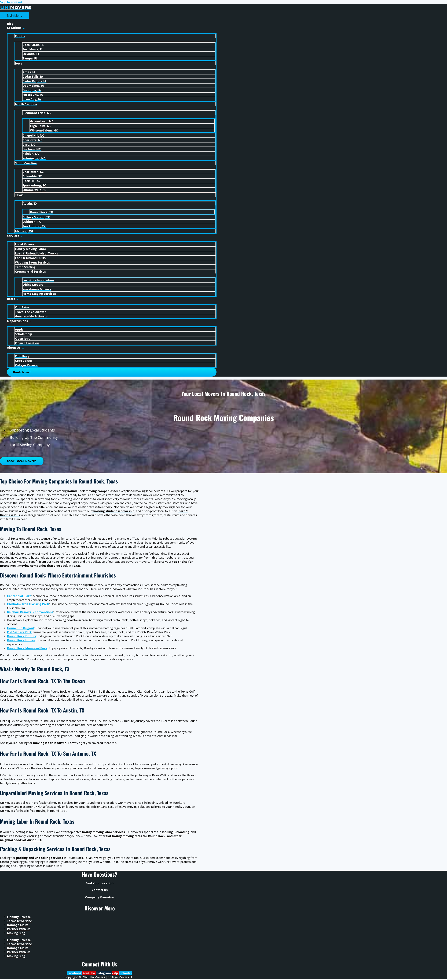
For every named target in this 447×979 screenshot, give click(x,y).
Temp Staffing (25, 267)
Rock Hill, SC (32, 181)
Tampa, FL (30, 58)
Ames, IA (29, 72)
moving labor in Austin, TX (52, 743)
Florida (20, 36)
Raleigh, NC (31, 154)
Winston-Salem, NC (44, 130)
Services (13, 236)
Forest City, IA (33, 95)
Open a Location (27, 343)
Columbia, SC (32, 176)
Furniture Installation (38, 280)
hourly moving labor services (103, 832)
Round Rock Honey (21, 640)
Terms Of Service (19, 921)
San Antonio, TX (34, 226)
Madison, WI (24, 231)
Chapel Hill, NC (33, 135)
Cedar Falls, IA (33, 76)
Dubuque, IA (32, 90)
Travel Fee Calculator (30, 312)
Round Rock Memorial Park (27, 648)
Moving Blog (16, 933)
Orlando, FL (31, 54)
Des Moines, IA (33, 86)
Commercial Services (30, 271)
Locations (14, 28)
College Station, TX (36, 217)
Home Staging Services (39, 294)
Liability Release (19, 917)
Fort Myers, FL (33, 49)
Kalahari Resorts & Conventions (30, 612)
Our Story (22, 356)
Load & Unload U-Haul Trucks (36, 253)
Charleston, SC (33, 172)
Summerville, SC (34, 190)
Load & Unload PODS (30, 258)
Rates (11, 299)
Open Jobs (22, 338)
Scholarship (23, 334)
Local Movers (25, 244)
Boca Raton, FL (33, 45)
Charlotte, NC (32, 140)
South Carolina (26, 163)
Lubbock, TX (32, 222)
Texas (19, 195)
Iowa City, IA (32, 99)
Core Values (23, 361)
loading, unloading (175, 832)
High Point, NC (40, 126)
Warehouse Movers (37, 289)
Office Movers (33, 285)
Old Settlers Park (19, 632)
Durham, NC (32, 149)
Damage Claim (17, 925)
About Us (13, 348)
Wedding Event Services (32, 262)
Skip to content (11, 2)
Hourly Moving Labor (30, 249)
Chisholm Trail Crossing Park (28, 604)
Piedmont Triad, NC (37, 113)
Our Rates (22, 307)
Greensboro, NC (41, 121)
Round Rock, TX (41, 212)
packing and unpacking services (39, 858)
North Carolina (26, 104)
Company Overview (99, 897)
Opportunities (17, 321)
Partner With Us (18, 929)
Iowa (18, 63)
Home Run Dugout (20, 628)
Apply (19, 329)
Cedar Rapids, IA (34, 81)
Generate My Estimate (31, 316)
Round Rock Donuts (21, 636)
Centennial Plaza (19, 596)
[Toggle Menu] (112, 31)
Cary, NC (29, 144)
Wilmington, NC (34, 158)
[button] (112, 372)
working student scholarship (113, 511)
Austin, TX (30, 203)
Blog (10, 24)
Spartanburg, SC (34, 185)
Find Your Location (99, 883)
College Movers (26, 365)
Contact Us (100, 890)
